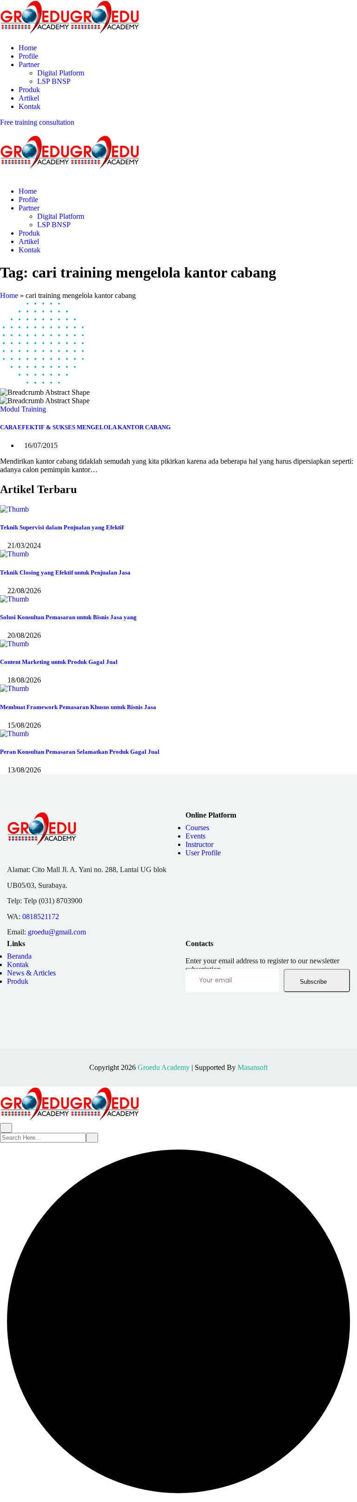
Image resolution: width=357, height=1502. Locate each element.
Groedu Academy (164, 1067)
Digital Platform (60, 73)
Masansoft (253, 1067)
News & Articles (31, 973)
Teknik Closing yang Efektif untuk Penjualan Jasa (65, 572)
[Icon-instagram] (227, 1009)
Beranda (19, 956)
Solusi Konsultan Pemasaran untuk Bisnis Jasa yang (68, 617)
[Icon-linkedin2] (208, 1009)
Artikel (29, 98)
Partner (29, 64)
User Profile (203, 853)
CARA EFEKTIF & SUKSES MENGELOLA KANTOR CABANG (85, 427)
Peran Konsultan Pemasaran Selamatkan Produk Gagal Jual (79, 751)
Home (28, 48)
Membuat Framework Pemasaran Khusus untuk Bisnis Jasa (78, 707)
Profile (28, 56)
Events (195, 836)
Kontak (29, 106)
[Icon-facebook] (189, 1009)
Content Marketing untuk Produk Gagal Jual (59, 661)
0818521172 (40, 916)
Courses (197, 828)
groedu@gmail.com (57, 932)
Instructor (199, 844)
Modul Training (23, 409)
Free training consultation (37, 122)
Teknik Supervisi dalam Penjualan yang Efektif (62, 527)
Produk (29, 90)
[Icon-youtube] (246, 1009)
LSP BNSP (54, 81)
